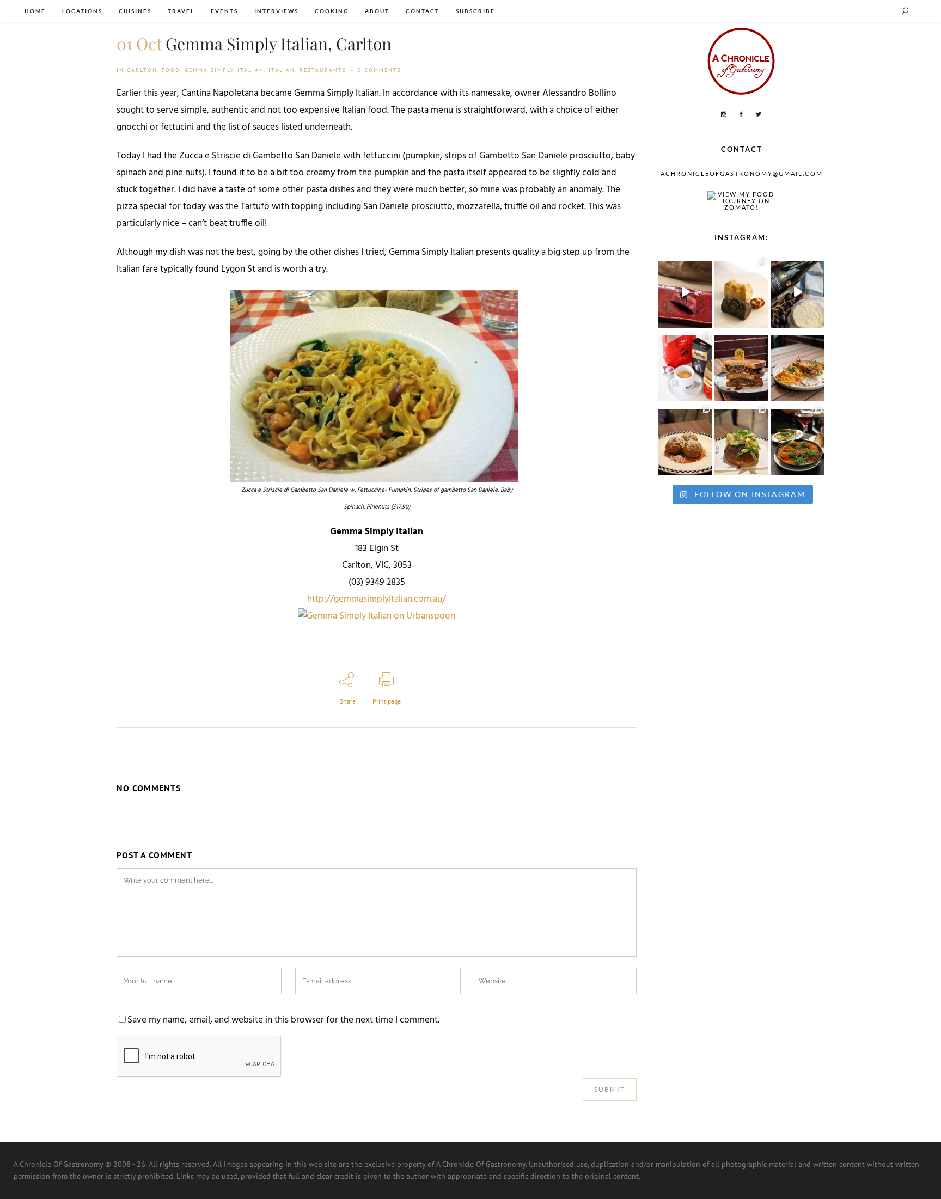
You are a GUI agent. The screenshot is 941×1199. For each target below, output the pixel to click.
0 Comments (379, 70)
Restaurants (323, 70)
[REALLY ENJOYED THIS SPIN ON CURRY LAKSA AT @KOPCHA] (797, 366)
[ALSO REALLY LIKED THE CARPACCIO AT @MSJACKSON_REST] (685, 439)
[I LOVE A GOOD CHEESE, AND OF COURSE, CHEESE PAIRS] (797, 292)
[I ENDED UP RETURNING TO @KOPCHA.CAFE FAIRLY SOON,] (741, 366)
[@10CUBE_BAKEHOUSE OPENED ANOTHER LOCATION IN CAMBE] (741, 292)
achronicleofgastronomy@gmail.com (742, 173)
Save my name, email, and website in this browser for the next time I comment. (283, 1020)
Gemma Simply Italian (224, 70)
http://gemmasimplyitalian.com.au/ (376, 599)
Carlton (142, 70)
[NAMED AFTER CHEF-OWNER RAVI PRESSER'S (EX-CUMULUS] (797, 439)
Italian (281, 70)
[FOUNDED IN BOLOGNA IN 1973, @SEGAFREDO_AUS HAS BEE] (685, 366)
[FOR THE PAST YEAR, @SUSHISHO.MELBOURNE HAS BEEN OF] (685, 292)
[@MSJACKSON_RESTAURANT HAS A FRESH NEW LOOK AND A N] (741, 439)
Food (171, 70)
